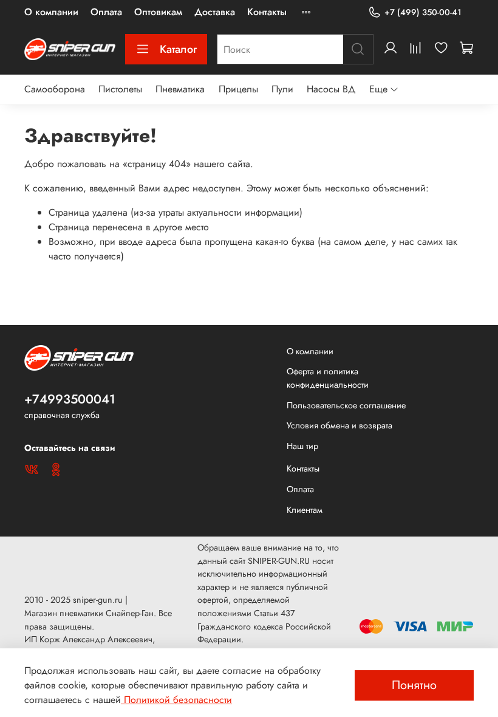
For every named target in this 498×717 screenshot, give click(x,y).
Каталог (178, 49)
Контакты (267, 12)
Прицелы (238, 89)
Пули (282, 89)
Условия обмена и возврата (339, 425)
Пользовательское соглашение (346, 405)
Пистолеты (120, 89)
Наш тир (302, 446)
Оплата (106, 12)
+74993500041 (69, 399)
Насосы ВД (331, 89)
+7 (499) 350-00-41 (423, 12)
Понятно (414, 685)
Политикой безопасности (176, 700)
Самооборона (54, 89)
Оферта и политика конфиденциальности (328, 378)
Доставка (214, 12)
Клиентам (304, 510)
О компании (51, 12)
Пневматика (180, 89)
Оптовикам (158, 12)
